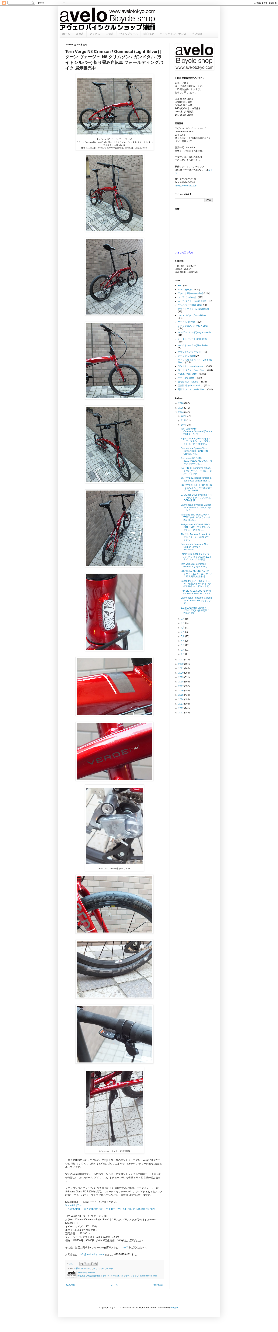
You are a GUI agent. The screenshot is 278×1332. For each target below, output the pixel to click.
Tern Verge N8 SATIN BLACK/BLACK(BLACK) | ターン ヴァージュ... (196, 461)
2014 (181, 699)
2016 (181, 690)
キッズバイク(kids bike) (190, 305)
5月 (183, 636)
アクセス (94, 33)
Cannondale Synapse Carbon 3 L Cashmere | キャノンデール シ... (196, 508)
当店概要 (197, 33)
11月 (183, 420)
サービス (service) (187, 322)
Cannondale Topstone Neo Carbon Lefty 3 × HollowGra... (194, 547)
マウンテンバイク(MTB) (190, 352)
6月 (183, 632)
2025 (181, 407)
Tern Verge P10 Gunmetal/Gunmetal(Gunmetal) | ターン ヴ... (196, 431)
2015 (181, 695)
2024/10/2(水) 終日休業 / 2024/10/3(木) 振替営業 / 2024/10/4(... (194, 611)
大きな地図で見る (184, 252)
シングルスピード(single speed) (194, 332)
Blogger (174, 1307)
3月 (183, 645)
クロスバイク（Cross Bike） (192, 315)
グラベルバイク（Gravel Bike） (194, 309)
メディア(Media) (186, 356)
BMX (180, 285)
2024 (181, 412)
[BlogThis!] (85, 1264)
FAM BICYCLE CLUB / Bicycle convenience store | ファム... (197, 592)
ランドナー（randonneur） (192, 366)
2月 (183, 649)
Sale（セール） (186, 289)
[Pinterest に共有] (96, 1264)
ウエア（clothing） (187, 297)
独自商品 (149, 33)
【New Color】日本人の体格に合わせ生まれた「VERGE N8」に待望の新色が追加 (110, 1209)
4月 (183, 641)
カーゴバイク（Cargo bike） (192, 301)
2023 (181, 659)
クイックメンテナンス (173, 33)
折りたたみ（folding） (103, 1268)
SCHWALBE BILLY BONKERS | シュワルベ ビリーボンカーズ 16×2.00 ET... (196, 488)
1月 (183, 654)
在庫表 (80, 33)
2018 (181, 681)
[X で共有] (88, 1264)
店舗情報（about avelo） (190, 385)
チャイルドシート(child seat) (192, 339)
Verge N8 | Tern (73, 1205)
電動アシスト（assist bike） (192, 389)
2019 (181, 677)
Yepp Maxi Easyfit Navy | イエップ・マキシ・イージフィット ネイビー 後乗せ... (196, 441)
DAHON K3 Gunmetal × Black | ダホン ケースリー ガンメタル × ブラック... (196, 471)
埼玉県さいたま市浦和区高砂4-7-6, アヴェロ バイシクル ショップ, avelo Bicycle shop (117, 1276)
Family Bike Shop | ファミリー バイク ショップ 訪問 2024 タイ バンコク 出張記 (196, 557)
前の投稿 (158, 1285)
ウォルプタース (128, 33)
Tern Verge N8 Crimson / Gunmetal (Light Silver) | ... (195, 565)
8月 (183, 623)
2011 (181, 712)
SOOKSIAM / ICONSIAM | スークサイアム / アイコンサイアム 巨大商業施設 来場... (196, 574)
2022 (181, 664)
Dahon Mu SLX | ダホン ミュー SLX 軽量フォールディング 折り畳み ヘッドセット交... (196, 584)
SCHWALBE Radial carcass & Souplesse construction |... (196, 479)
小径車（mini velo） (83, 1268)
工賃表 (110, 33)
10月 (183, 424)
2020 (181, 672)
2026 (181, 403)
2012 (181, 708)
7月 (183, 627)
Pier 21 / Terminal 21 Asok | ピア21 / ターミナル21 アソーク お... (196, 537)
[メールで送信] (81, 1264)
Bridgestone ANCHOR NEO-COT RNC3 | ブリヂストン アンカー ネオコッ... (195, 527)
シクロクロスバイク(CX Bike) (193, 326)
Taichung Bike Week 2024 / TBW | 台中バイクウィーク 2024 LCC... (195, 517)
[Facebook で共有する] (92, 1264)
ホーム (66, 33)
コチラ (124, 1247)
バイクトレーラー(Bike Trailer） (194, 345)
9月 (183, 618)
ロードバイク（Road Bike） (192, 370)
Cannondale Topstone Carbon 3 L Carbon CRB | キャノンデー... (196, 600)
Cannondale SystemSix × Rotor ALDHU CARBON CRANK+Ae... (194, 451)
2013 (181, 703)
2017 (181, 686)
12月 (183, 416)
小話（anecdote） (187, 378)
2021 (181, 668)
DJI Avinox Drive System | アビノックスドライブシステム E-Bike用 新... (196, 498)
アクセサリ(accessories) (190, 293)
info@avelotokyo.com (92, 1254)
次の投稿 (70, 1285)
